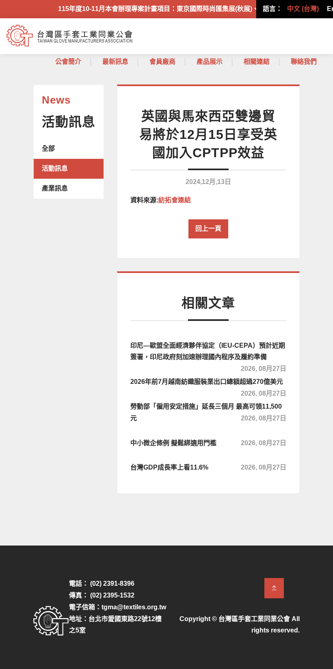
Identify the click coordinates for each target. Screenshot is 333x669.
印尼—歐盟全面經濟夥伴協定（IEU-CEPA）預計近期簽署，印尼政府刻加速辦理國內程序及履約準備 (208, 356)
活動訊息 (55, 168)
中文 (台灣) (303, 8)
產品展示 (210, 61)
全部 (48, 148)
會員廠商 (162, 61)
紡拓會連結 (174, 200)
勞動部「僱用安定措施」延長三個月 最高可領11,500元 (208, 412)
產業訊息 (55, 188)
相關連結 (257, 61)
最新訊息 (115, 61)
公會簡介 (68, 61)
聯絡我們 (304, 61)
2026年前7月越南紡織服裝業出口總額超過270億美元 (208, 386)
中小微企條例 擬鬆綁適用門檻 (208, 443)
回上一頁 (208, 228)
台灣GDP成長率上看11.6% (208, 467)
